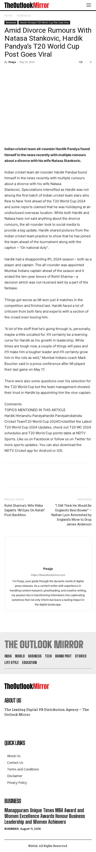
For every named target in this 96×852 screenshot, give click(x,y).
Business (11, 828)
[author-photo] (48, 562)
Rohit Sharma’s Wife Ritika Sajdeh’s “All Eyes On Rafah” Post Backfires (24, 510)
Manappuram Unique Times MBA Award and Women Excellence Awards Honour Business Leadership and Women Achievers (44, 816)
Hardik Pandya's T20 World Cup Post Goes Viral (44, 22)
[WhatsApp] (39, 72)
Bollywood (24, 15)
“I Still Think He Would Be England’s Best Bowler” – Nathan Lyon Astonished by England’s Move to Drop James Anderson (71, 515)
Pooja (12, 62)
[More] (50, 72)
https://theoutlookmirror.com (48, 575)
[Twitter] (19, 72)
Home (8, 15)
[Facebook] (8, 72)
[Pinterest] (29, 72)
